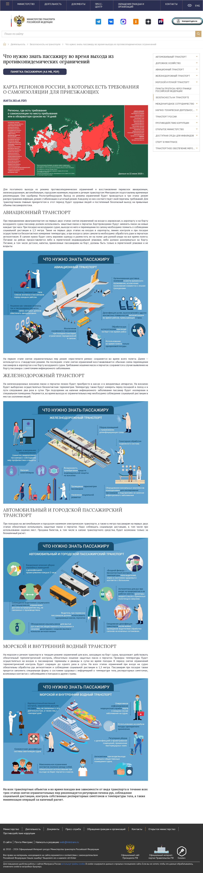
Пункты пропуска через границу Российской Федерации (173, 89)
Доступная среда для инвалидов (175, 135)
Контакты (171, 4)
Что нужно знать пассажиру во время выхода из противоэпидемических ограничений (110, 44)
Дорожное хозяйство (168, 63)
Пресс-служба (73, 829)
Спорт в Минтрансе (166, 142)
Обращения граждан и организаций (131, 5)
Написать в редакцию (57, 842)
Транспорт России (166, 116)
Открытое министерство (170, 129)
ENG (197, 5)
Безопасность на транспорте (45, 44)
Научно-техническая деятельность (175, 110)
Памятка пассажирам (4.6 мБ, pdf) (35, 71)
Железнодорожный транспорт (173, 75)
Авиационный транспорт (170, 69)
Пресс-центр (99, 5)
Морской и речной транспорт (172, 82)
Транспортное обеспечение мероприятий (178, 148)
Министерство (26, 4)
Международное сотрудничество (175, 103)
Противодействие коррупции (172, 123)
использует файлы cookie (73, 864)
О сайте (7, 842)
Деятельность (53, 4)
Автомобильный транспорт (171, 56)
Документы (78, 4)
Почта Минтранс (23, 842)
